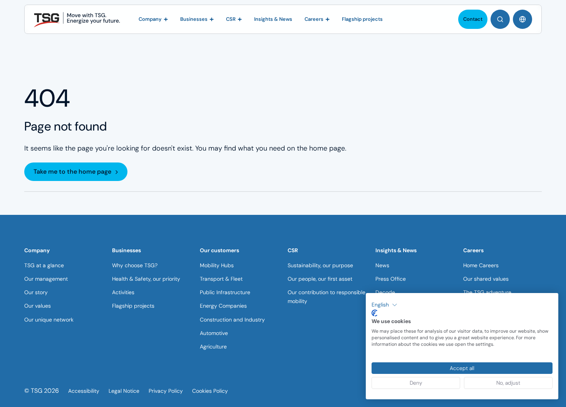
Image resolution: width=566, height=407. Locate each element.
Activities (123, 292)
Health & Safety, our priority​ (146, 278)
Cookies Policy (210, 390)
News (382, 265)
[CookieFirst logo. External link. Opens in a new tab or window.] (374, 313)
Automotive (214, 333)
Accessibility (83, 390)
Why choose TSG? (134, 265)
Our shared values (486, 278)
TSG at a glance (44, 265)
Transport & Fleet (221, 278)
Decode (385, 292)
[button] (384, 305)
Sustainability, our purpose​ (320, 265)
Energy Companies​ (223, 305)
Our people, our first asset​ (320, 278)
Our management (46, 278)
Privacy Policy (166, 390)
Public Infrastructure (225, 292)
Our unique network (49, 319)
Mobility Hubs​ (217, 265)
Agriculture (213, 346)
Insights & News (396, 250)
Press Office (390, 278)
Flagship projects (133, 305)
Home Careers (481, 265)
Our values (37, 305)
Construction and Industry (232, 319)
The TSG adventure (487, 292)
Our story (36, 292)
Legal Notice (124, 390)
